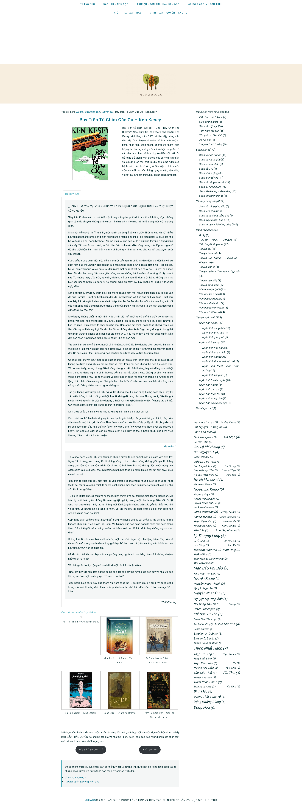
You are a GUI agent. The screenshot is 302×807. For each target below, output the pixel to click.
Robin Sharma (227, 624)
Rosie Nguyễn (203, 629)
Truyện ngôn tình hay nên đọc (82, 781)
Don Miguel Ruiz (204, 466)
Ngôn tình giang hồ (213, 337)
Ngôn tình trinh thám (211, 393)
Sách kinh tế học (208, 177)
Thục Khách (231, 654)
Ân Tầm (233, 686)
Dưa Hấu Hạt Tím (205, 470)
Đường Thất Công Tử (209, 696)
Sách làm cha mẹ (209, 211)
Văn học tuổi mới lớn (211, 307)
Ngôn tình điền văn (213, 332)
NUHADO (90, 800)
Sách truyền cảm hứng (212, 220)
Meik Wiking (202, 554)
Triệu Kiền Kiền (205, 663)
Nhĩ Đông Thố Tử (206, 604)
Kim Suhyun (231, 525)
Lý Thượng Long (209, 536)
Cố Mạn (232, 437)
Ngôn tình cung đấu (213, 328)
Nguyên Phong (206, 578)
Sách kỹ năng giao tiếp (212, 206)
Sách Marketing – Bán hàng (215, 191)
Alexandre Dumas (205, 422)
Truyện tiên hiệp (208, 280)
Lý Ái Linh (201, 540)
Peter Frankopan (206, 609)
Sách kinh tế (203, 149)
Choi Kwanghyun (205, 437)
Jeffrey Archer (230, 511)
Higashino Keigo (208, 489)
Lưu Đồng (201, 545)
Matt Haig (231, 550)
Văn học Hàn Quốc (209, 289)
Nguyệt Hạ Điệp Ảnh (210, 599)
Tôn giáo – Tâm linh (210, 135)
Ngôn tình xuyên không (212, 402)
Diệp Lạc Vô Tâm (206, 461)
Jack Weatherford (205, 507)
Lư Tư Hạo (232, 540)
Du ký (202, 235)
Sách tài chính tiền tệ (211, 195)
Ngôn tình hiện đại (209, 342)
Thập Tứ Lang (204, 654)
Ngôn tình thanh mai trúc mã (218, 361)
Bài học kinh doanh (210, 155)
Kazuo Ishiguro (229, 517)
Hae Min (233, 474)
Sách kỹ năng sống (207, 201)
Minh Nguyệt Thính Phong (210, 558)
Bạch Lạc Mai (204, 432)
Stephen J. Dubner (207, 633)
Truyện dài (205, 248)
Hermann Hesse (204, 484)
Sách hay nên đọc (75, 777)
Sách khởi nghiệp (209, 173)
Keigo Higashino (204, 521)
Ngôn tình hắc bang (213, 347)
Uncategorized (204, 408)
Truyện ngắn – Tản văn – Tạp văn (219, 271)
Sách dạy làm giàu (209, 159)
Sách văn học (203, 229)
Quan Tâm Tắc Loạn (207, 619)
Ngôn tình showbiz (213, 356)
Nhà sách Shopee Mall (91, 749)
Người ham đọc (151, 84)
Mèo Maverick (203, 562)
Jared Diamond (205, 511)
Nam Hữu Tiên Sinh (206, 573)
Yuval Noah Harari (207, 682)
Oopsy (234, 604)
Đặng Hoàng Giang (209, 702)
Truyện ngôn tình (205, 317)
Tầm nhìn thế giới (209, 130)
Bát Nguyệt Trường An (210, 427)
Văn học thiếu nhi (209, 303)
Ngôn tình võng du (212, 375)
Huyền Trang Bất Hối (207, 503)
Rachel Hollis (203, 624)
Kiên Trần (200, 530)
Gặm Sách (170, 446)
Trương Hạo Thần (205, 667)
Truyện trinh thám (209, 284)
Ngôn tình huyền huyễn (212, 380)
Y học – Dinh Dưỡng (210, 144)
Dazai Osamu (203, 456)
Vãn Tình (231, 673)
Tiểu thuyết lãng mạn (211, 244)
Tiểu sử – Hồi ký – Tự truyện (215, 239)
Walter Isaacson (204, 677)
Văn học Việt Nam (209, 312)
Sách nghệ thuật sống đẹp (214, 215)
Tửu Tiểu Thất (204, 672)
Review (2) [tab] (72, 193)
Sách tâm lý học (208, 126)
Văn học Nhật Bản (209, 298)
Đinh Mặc (202, 691)
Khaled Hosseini (204, 525)
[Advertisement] (151, 41)
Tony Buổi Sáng (204, 658)
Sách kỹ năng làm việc (212, 182)
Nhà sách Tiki (150, 749)
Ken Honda (231, 521)
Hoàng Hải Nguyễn (206, 498)
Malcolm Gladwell (207, 550)
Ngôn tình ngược (208, 384)
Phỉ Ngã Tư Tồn (207, 614)
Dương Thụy (231, 470)
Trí (236, 663)
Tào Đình (232, 667)
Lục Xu (234, 545)
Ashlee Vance (230, 422)
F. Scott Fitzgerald (205, 474)
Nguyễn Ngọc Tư (205, 588)
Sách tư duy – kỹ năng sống (215, 224)
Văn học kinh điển (209, 294)
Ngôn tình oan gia (209, 389)
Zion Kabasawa (204, 686)
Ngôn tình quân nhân (214, 352)
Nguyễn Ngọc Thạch (209, 583)
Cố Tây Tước (202, 441)
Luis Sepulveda (228, 530)
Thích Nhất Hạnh (210, 648)
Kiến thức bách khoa (211, 117)
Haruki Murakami (208, 479)
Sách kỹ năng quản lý (211, 186)
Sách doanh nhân (209, 164)
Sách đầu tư (206, 168)
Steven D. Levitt (205, 638)
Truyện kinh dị (207, 266)
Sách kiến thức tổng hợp (210, 111)
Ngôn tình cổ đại (208, 322)
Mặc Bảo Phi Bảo (210, 568)
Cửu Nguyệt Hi (206, 452)
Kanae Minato (204, 516)
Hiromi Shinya (203, 494)
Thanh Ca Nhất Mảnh (207, 643)
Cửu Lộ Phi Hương (209, 447)
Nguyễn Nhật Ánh (209, 593)
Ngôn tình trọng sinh (210, 398)
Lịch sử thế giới (208, 121)
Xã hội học (205, 139)
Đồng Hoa (204, 707)
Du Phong (232, 466)
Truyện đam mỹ (208, 253)
